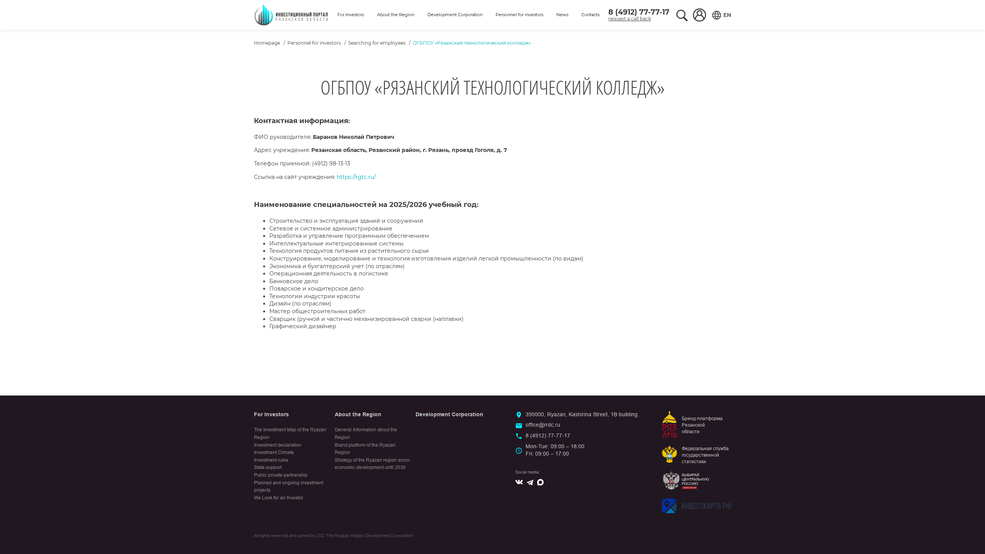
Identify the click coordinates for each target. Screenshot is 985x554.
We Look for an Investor (278, 498)
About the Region (395, 14)
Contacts (590, 14)
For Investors (350, 14)
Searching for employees (377, 43)
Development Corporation (454, 14)
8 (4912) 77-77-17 (638, 12)
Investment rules (271, 460)
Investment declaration (277, 445)
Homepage (267, 43)
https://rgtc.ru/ (356, 177)
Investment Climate (274, 452)
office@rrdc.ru (543, 425)
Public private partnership (280, 475)
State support (268, 467)
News (562, 14)
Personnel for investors (519, 14)
